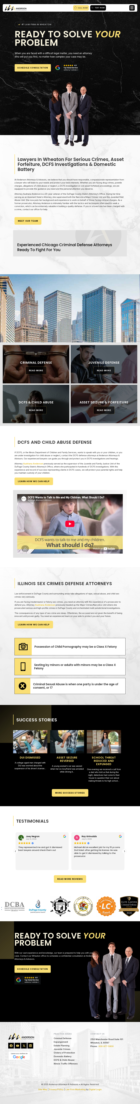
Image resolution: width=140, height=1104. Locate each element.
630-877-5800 (106, 1046)
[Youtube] (17, 1046)
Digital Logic (95, 1089)
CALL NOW (83, 8)
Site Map (42, 1089)
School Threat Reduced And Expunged (104, 761)
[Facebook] (11, 1046)
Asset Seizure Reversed (67, 759)
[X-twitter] (24, 1046)
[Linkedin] (30, 1046)
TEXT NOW (100, 8)
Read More (36, 370)
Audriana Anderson (33, 463)
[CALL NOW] (75, 8)
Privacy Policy (56, 1089)
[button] (132, 8)
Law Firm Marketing (75, 1089)
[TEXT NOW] (92, 8)
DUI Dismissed (30, 757)
